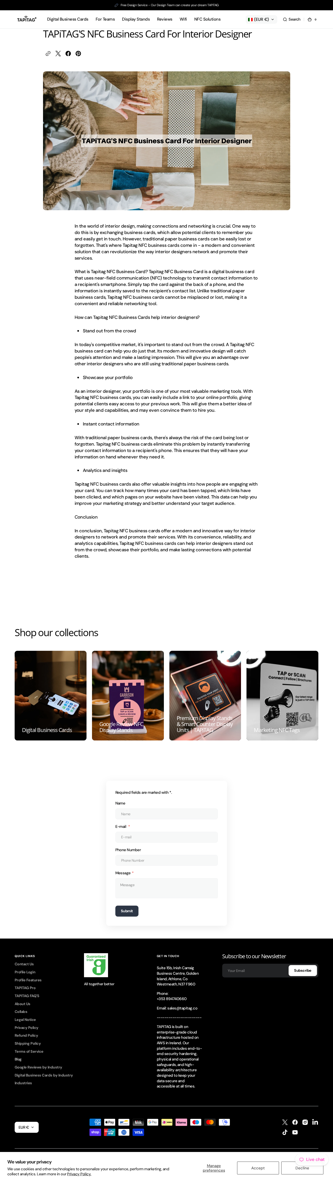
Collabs (21, 1011)
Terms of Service (29, 1051)
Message (123, 872)
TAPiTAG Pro (25, 987)
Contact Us (24, 964)
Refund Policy (26, 1035)
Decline (302, 1168)
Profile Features (28, 980)
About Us (22, 1003)
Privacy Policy (26, 1027)
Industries (23, 1083)
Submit (127, 911)
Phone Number (128, 849)
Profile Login (25, 972)
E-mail (121, 826)
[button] (292, 19)
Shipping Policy (28, 1043)
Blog (18, 1059)
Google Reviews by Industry (38, 1067)
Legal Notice (25, 1019)
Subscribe (302, 970)
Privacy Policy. (79, 1173)
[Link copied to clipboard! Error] (48, 53)
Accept (258, 1168)
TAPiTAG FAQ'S (27, 995)
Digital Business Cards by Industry (44, 1075)
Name (120, 803)
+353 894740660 (172, 998)
